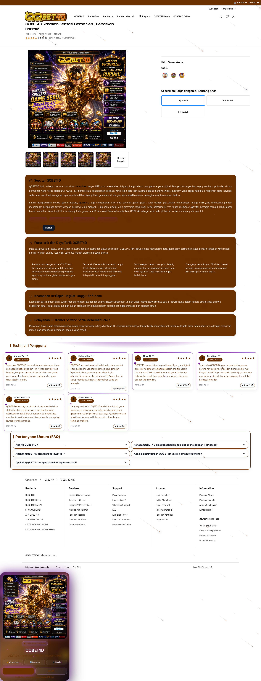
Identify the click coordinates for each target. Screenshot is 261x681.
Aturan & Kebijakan (208, 505)
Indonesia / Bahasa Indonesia (37, 567)
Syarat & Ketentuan (121, 519)
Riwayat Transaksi (164, 510)
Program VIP (162, 519)
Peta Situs (77, 567)
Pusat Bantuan (119, 495)
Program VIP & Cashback (80, 505)
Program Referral (77, 524)
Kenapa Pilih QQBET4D (210, 530)
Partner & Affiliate (207, 535)
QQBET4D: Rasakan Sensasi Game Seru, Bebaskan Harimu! (69, 26)
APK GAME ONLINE (34, 519)
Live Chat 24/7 (119, 500)
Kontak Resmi (205, 510)
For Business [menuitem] (227, 9)
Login (51, 671)
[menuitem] (79, 16)
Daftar (48, 227)
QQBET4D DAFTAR (33, 505)
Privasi (58, 567)
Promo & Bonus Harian (79, 495)
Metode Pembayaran (78, 510)
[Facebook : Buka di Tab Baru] (216, 567)
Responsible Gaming (121, 524)
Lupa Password (163, 505)
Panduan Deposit (77, 515)
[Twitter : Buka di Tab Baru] (222, 567)
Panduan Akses (206, 495)
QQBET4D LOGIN (33, 500)
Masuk (35, 227)
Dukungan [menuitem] (213, 9)
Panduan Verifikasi (164, 515)
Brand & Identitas (207, 540)
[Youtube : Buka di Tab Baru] (234, 567)
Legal (67, 567)
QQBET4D (30, 495)
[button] (227, 16)
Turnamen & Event (77, 500)
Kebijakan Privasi (120, 515)
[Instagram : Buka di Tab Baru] (228, 567)
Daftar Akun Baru (164, 500)
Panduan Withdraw (78, 519)
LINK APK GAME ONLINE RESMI (40, 529)
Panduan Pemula (207, 500)
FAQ (114, 510)
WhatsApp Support (121, 505)
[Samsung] (46, 16)
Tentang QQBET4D (207, 525)
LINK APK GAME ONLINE (36, 524)
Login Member (162, 495)
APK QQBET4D (32, 515)
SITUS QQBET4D (32, 510)
